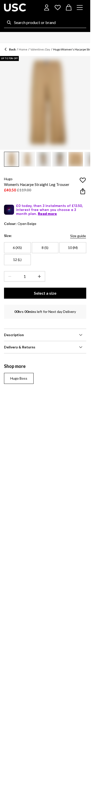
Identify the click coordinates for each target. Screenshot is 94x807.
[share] (82, 191)
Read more (47, 214)
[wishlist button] (57, 7)
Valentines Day (40, 49)
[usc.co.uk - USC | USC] (15, 7)
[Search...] (9, 22)
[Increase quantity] (40, 276)
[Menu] (79, 7)
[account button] (46, 7)
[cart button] (68, 7)
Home (23, 49)
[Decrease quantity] (8, 276)
